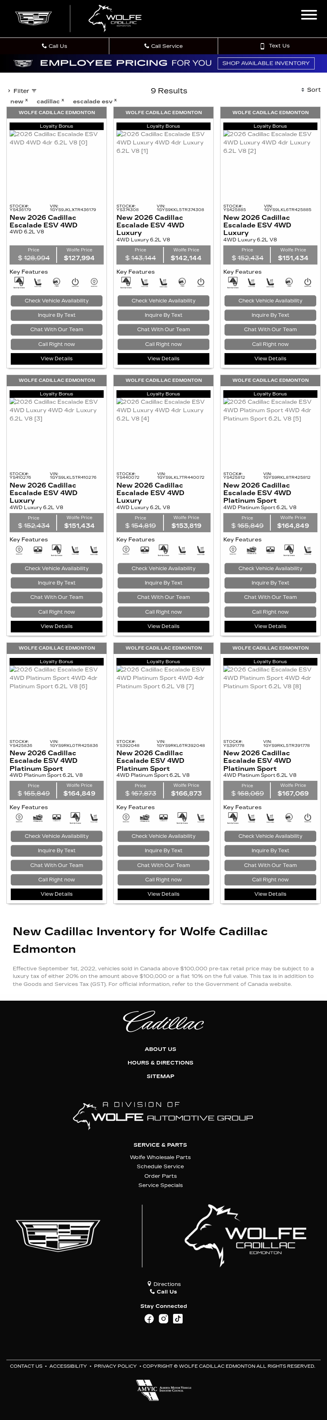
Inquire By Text (57, 315)
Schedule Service (160, 1166)
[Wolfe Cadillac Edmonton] (79, 18)
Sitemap (160, 1076)
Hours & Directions (160, 1063)
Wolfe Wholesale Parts (160, 1157)
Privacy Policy (115, 1366)
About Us (160, 1049)
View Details (57, 358)
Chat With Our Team (56, 329)
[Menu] (309, 16)
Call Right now (56, 344)
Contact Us (26, 1366)
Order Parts (160, 1176)
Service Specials (160, 1185)
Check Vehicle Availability (57, 301)
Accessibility (68, 1366)
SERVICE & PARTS (160, 1145)
